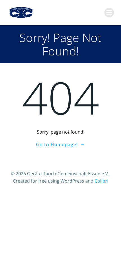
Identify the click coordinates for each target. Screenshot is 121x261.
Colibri (101, 181)
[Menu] (109, 12)
